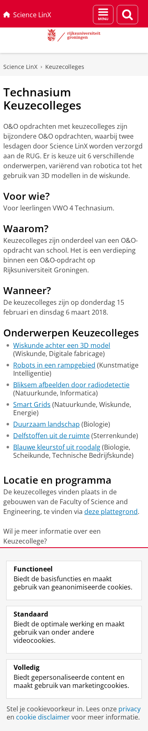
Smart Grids (32, 404)
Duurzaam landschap (46, 424)
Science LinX (32, 14)
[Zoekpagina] (127, 15)
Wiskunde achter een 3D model (61, 345)
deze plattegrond (111, 511)
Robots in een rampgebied (54, 365)
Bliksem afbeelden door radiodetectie (71, 385)
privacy (129, 709)
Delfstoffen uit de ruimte (51, 436)
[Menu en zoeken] (103, 15)
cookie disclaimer (43, 717)
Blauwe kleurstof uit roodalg (56, 447)
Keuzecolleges (64, 67)
